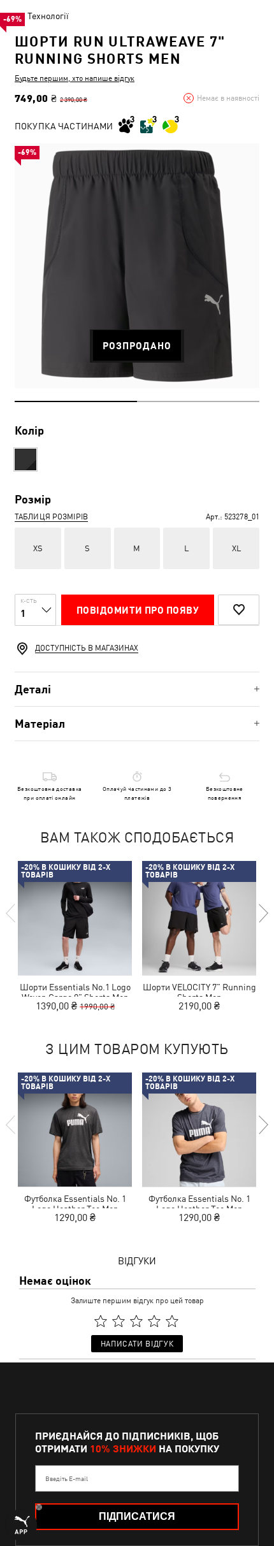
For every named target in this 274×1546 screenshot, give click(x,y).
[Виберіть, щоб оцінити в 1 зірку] (100, 1321)
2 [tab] (198, 401)
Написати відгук (137, 1344)
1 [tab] (76, 401)
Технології (48, 16)
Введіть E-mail (66, 1478)
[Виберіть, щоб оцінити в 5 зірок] (172, 1321)
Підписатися (137, 1516)
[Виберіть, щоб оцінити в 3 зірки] (136, 1321)
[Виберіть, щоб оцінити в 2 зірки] (118, 1321)
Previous (11, 913)
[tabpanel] (137, 265)
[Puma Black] (25, 459)
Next (262, 913)
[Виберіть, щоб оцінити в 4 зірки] (154, 1321)
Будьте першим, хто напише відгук (74, 78)
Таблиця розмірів (51, 516)
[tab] (137, 689)
